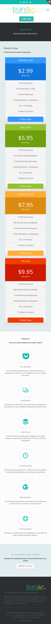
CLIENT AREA (26, 19)
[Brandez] (25, 9)
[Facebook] (21, 2)
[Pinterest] (27, 2)
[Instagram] (30, 2)
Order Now (25, 119)
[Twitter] (24, 2)
